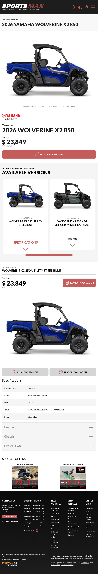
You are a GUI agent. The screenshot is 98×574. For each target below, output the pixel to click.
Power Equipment (55, 541)
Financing (71, 535)
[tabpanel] (34, 515)
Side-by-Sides (55, 520)
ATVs (53, 517)
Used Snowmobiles (72, 523)
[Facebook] (37, 530)
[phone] (80, 7)
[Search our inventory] (73, 7)
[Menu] (93, 7)
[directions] (86, 7)
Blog (87, 511)
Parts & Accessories (90, 535)
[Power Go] (24, 564)
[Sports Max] (23, 7)
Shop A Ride (16, 560)
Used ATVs (71, 513)
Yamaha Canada (88, 519)
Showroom (6, 20)
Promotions (90, 523)
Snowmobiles (55, 523)
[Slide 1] (49, 255)
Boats (53, 529)
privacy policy (85, 563)
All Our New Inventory (55, 509)
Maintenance (90, 531)
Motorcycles (55, 513)
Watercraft (55, 526)
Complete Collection (54, 546)
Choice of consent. (67, 565)
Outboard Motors (54, 533)
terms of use (55, 565)
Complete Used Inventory (73, 509)
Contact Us (89, 508)
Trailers (53, 537)
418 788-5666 (12, 521)
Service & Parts (89, 527)
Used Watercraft (73, 527)
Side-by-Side (17, 20)
